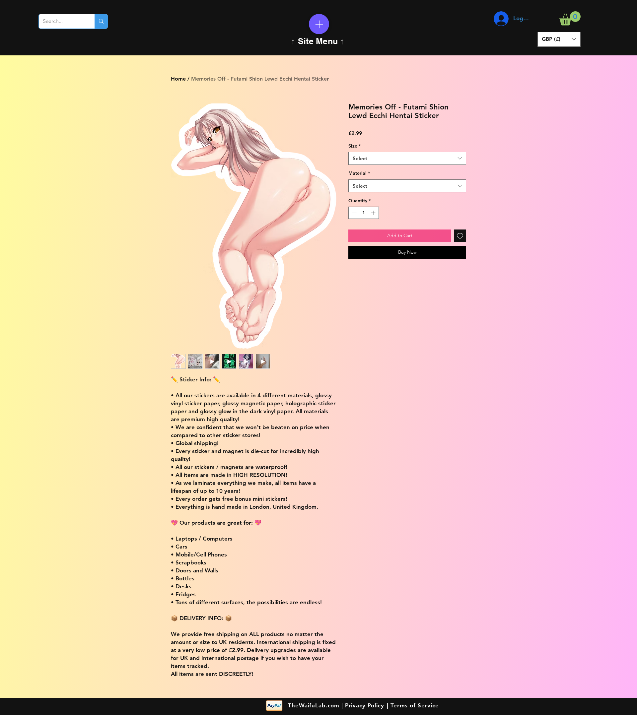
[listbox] (559, 39)
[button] (570, 18)
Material (359, 173)
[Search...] (101, 21)
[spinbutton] (364, 213)
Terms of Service (414, 705)
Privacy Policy (364, 705)
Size (354, 146)
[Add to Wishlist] (460, 235)
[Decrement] (353, 213)
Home (178, 79)
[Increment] (374, 213)
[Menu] (319, 24)
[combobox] (407, 158)
